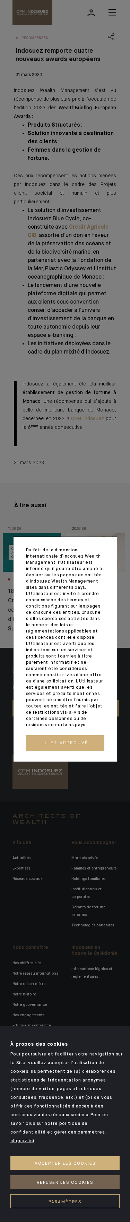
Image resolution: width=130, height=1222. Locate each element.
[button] (65, 743)
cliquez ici (22, 1141)
